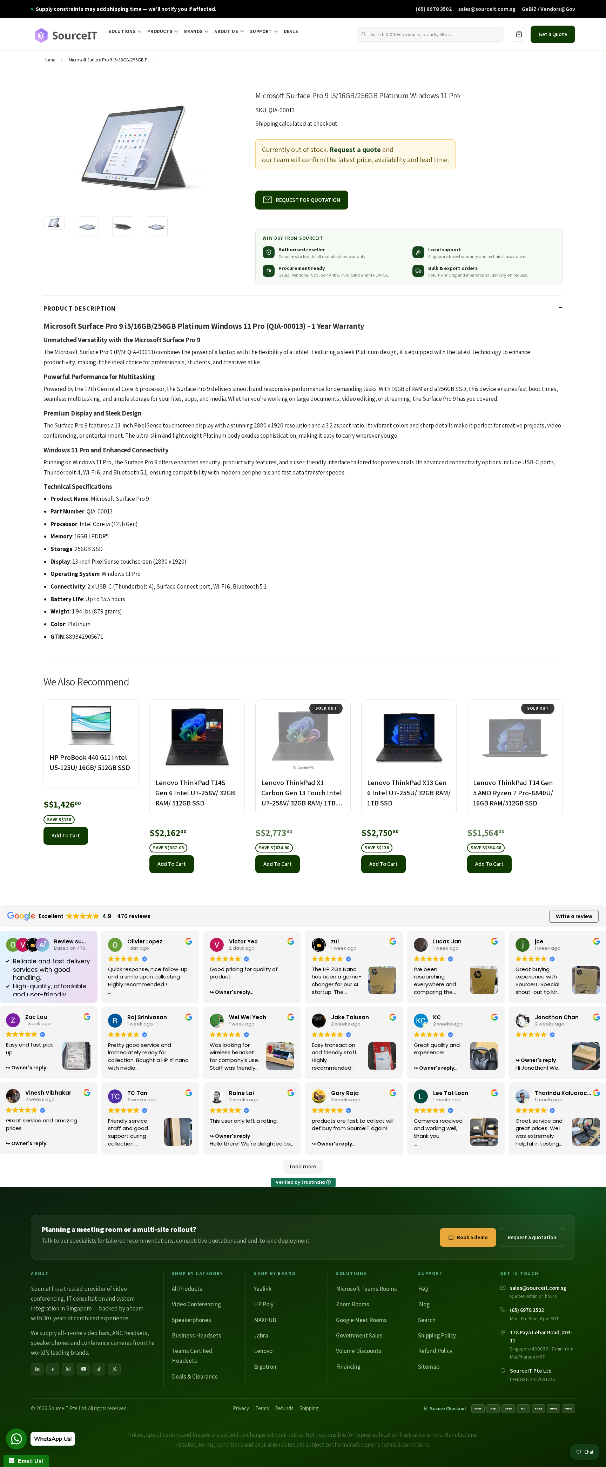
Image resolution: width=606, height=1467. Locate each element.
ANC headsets (129, 1333)
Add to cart (66, 835)
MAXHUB (265, 1320)
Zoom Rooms (352, 1304)
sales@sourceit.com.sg (487, 8)
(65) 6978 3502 (434, 8)
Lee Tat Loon (450, 1093)
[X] (114, 1369)
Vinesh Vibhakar (48, 1092)
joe (539, 941)
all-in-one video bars (83, 1333)
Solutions (122, 31)
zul (335, 941)
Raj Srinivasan (147, 1017)
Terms (262, 1408)
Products (160, 31)
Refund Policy (435, 1351)
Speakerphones (191, 1320)
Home (49, 60)
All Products (187, 1289)
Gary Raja (345, 1093)
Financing (348, 1366)
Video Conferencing (196, 1304)
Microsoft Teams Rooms (366, 1289)
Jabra (261, 1335)
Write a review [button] (574, 916)
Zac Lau (36, 1017)
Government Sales (359, 1335)
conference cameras (106, 1343)
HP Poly (264, 1304)
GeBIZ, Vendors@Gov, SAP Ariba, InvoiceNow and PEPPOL (333, 275)
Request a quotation (532, 1237)
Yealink (262, 1289)
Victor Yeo (243, 941)
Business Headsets (196, 1335)
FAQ (423, 1289)
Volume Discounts (359, 1351)
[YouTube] (83, 1369)
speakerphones (50, 1343)
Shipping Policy (437, 1335)
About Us (226, 31)
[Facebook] (52, 1369)
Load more (303, 1166)
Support (261, 31)
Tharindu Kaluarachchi (567, 1093)
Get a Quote (553, 34)
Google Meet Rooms (361, 1320)
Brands (193, 31)
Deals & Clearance (195, 1376)
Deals (291, 31)
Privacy (241, 1408)
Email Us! (28, 1461)
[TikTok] (99, 1369)
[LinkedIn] (37, 1369)
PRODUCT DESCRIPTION (79, 308)
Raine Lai (241, 1093)
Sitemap (428, 1366)
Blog (424, 1304)
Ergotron (265, 1366)
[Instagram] (68, 1369)
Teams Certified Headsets (192, 1356)
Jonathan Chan (557, 1017)
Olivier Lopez (144, 941)
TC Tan (137, 1093)
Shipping (266, 123)
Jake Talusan (350, 1017)
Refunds (284, 1408)
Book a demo (472, 1237)
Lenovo (263, 1351)
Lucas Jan (447, 941)
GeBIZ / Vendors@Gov (548, 8)
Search (427, 1320)
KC (437, 1017)
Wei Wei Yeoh (247, 1017)
